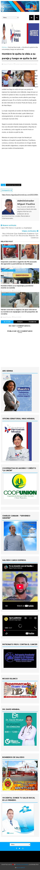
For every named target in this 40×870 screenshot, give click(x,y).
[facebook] (16, 848)
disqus (19, 322)
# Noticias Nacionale (13, 185)
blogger (7, 322)
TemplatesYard (22, 864)
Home (4, 47)
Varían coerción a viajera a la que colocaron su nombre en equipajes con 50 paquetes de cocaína (19, 312)
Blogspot (21, 867)
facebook (32, 322)
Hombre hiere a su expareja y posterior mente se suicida (17, 287)
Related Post (7, 241)
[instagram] (23, 848)
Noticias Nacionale (14, 47)
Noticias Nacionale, (31, 64)
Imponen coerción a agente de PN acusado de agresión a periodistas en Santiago (19, 263)
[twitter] (19, 848)
